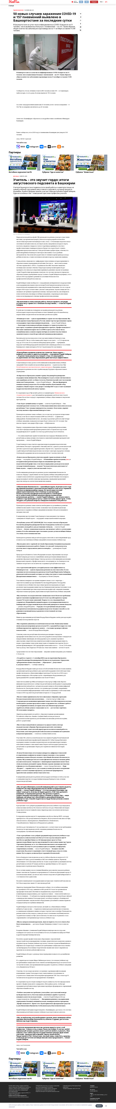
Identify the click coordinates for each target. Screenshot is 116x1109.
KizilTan (14, 1)
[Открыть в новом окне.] (20, 146)
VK (81, 2)
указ (67, 459)
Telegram (94, 2)
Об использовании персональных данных (19, 1097)
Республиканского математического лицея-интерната (34, 367)
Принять (99, 1106)
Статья (11, 6)
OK (86, 2)
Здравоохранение (18, 10)
